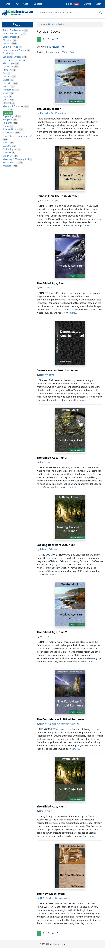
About (26, 3)
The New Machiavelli (51, 894)
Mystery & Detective (13, 106)
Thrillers (7, 152)
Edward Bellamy (48, 549)
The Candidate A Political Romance (60, 719)
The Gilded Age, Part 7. (52, 806)
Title (64, 52)
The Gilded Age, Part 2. (52, 632)
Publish (71, 3)
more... (87, 138)
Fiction (51, 24)
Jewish (6, 92)
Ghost (6, 79)
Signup (87, 3)
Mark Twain (46, 287)
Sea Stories (8, 132)
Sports (6, 142)
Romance (7, 122)
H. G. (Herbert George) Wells (55, 898)
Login (98, 3)
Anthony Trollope (49, 200)
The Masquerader (49, 109)
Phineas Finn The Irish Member (58, 196)
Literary (7, 99)
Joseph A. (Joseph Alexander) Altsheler (59, 723)
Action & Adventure (13, 30)
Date (71, 52)
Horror (6, 86)
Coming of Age (10, 46)
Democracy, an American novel (57, 370)
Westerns (8, 165)
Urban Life (8, 155)
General (7, 76)
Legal (5, 96)
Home (7, 3)
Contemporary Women (15, 50)
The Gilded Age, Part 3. (52, 457)
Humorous (8, 89)
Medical (7, 102)
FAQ (16, 3)
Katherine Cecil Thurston (53, 113)
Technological (10, 149)
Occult (6, 109)
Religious (7, 119)
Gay (5, 73)
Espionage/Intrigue (13, 56)
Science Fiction (10, 129)
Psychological (10, 116)
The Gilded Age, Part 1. (52, 283)
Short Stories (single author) (17, 136)
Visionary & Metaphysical (16, 159)
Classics (7, 43)
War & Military (10, 162)
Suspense (8, 145)
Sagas (6, 126)
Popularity (51, 52)
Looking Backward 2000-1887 (56, 545)
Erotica (6, 53)
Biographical (9, 36)
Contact (38, 3)
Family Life (8, 66)
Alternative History (12, 33)
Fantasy (7, 69)
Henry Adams (47, 374)
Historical (8, 83)
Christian (7, 40)
